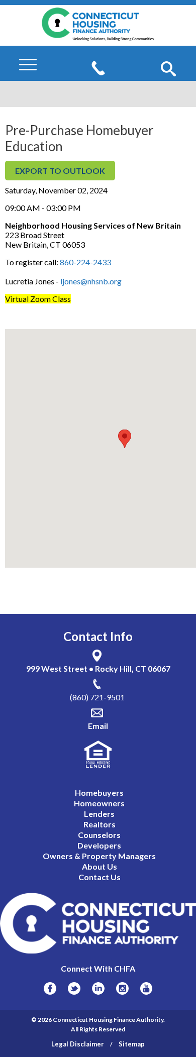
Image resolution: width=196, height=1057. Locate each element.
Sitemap (132, 1044)
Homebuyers (99, 792)
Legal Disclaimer (77, 1044)
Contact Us (99, 877)
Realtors (99, 824)
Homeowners (99, 803)
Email (98, 725)
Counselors (99, 834)
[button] (168, 69)
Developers (99, 845)
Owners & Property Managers (99, 856)
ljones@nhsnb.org (91, 281)
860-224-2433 (85, 262)
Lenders (99, 813)
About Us (99, 866)
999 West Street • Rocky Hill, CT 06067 (98, 668)
